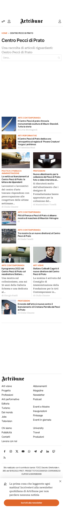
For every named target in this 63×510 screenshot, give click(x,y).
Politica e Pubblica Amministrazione (11, 172)
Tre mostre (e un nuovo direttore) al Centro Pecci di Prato (39, 234)
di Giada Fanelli (25, 239)
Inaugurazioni (40, 411)
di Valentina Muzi (26, 148)
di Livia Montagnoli (27, 130)
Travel (36, 432)
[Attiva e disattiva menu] (3, 21)
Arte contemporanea (29, 118)
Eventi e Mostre (41, 406)
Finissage (38, 415)
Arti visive (38, 265)
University (38, 428)
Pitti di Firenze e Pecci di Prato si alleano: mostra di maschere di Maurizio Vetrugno (38, 217)
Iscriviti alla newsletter (31, 502)
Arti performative (27, 136)
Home (4, 33)
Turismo (6, 407)
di (19, 221)
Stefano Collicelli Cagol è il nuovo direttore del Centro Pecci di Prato (46, 271)
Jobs (4, 416)
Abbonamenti (40, 386)
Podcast (37, 399)
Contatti (6, 436)
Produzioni (38, 436)
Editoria (5, 403)
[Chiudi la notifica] (60, 480)
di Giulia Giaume (10, 207)
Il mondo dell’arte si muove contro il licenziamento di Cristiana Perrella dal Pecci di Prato (39, 307)
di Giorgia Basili (10, 296)
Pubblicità (7, 432)
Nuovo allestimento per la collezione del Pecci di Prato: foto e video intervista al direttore (47, 177)
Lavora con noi (9, 441)
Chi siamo (7, 428)
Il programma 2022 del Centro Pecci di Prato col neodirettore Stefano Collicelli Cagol (14, 271)
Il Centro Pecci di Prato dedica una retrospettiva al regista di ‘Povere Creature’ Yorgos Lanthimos (39, 141)
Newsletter (39, 394)
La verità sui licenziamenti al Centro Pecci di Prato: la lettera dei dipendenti (15, 179)
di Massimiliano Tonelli (44, 205)
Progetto (6, 390)
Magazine (38, 390)
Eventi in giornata (42, 419)
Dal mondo (7, 412)
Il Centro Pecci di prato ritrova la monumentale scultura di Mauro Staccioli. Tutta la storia (38, 124)
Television (7, 421)
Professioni (39, 171)
